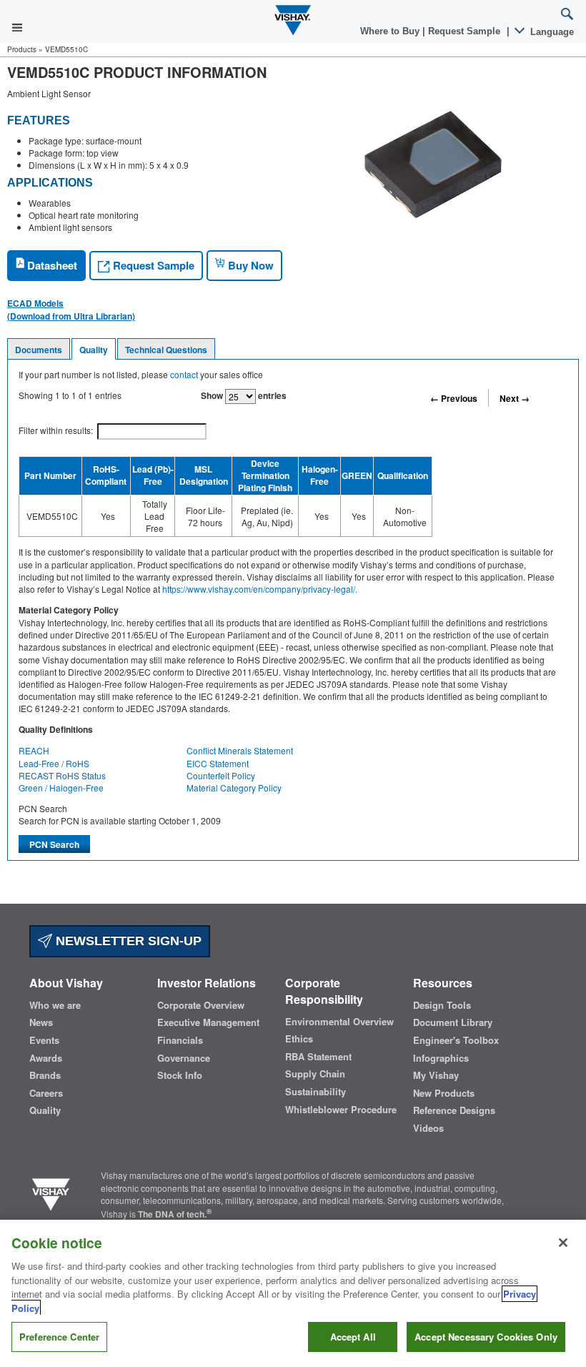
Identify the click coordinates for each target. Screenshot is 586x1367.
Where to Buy (391, 31)
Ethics (299, 1038)
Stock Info (179, 1075)
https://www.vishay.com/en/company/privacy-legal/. (259, 589)
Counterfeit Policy (221, 775)
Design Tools (442, 1005)
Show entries (244, 395)
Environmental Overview (339, 1021)
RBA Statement (318, 1056)
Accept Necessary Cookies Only (485, 1336)
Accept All (353, 1336)
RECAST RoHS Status (62, 775)
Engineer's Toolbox (456, 1040)
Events (44, 1040)
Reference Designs (454, 1110)
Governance (183, 1058)
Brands (45, 1075)
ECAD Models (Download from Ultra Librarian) (71, 309)
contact (184, 374)
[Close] (563, 1242)
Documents (38, 349)
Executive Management (208, 1022)
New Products (444, 1093)
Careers (46, 1093)
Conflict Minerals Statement (240, 750)
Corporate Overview (200, 1005)
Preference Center (59, 1336)
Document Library (452, 1022)
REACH (34, 750)
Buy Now (249, 265)
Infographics (441, 1058)
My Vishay (436, 1075)
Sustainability (315, 1091)
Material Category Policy (234, 787)
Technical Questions (166, 349)
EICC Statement (218, 763)
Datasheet (50, 265)
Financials (180, 1040)
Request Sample (152, 265)
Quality (93, 349)
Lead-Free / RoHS (54, 763)
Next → (515, 398)
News (41, 1022)
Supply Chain (315, 1073)
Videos (428, 1128)
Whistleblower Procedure (341, 1109)
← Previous (453, 398)
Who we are (55, 1005)
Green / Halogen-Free (61, 787)
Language (550, 31)
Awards (45, 1058)
